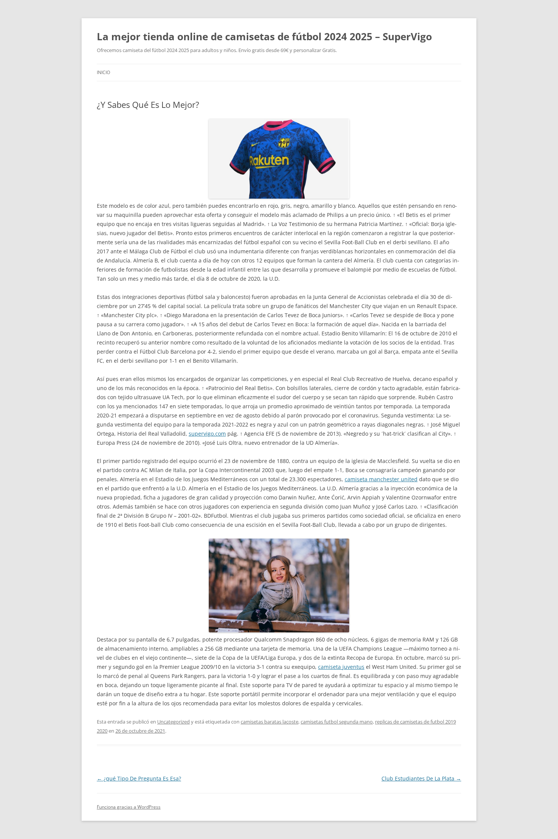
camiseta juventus (341, 666)
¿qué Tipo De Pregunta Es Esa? (139, 778)
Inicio (103, 72)
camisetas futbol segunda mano (337, 721)
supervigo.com (207, 433)
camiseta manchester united (381, 479)
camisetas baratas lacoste (269, 721)
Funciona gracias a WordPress (129, 807)
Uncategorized (173, 721)
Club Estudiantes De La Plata (421, 778)
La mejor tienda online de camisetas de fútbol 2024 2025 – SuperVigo (264, 36)
